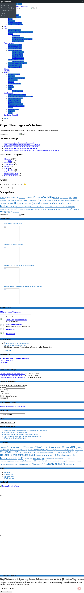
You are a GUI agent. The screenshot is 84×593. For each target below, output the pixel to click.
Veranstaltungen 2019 (11, 174)
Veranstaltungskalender (14, 324)
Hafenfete (76, 200)
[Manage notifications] (79, 588)
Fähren (10, 85)
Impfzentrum (64, 203)
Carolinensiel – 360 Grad (16, 106)
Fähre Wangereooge (53, 200)
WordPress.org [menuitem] (5, 5)
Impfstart (46, 203)
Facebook (7, 71)
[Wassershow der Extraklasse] (11, 233)
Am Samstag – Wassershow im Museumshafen (19, 265)
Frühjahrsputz (33, 200)
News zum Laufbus (14, 100)
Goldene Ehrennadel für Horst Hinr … (12, 374)
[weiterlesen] (8, 350)
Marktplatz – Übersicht (15, 104)
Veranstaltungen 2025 (15, 45)
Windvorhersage (17, 91)
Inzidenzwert (8, 206)
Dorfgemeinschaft (18, 37)
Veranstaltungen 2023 (15, 48)
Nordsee (26, 206)
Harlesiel (10, 203)
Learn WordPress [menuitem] (6, 10)
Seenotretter (70, 207)
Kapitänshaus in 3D (14, 83)
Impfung (53, 203)
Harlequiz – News (14, 74)
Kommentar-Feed (9, 476)
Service (6, 72)
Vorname (3, 387)
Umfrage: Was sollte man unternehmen (20, 32)
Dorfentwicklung (13, 109)
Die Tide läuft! (22, 432)
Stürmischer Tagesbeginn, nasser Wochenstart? (19, 143)
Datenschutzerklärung (15, 23)
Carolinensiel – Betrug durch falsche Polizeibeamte (20, 148)
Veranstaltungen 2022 (15, 50)
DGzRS (10, 170)
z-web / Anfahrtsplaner (15, 24)
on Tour (10, 107)
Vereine (10, 34)
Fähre (38, 200)
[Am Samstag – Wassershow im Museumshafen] (11, 275)
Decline (3, 592)
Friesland (25, 200)
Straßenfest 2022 (17, 56)
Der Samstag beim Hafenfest (13, 244)
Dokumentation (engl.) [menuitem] (8, 8)
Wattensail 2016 (64, 209)
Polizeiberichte (9, 172)
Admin (6, 434)
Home (6, 118)
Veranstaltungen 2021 (15, 65)
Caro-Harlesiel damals (15, 98)
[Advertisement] (42, 516)
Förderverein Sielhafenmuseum (22, 39)
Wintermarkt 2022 (18, 52)
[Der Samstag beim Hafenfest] (11, 254)
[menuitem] (2, 1)
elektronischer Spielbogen (16, 78)
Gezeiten (11, 87)
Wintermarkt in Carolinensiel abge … (12, 375)
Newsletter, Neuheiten (9, 396)
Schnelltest (47, 207)
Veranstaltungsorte (18, 61)
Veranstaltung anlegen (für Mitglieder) (12, 406)
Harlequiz (11, 76)
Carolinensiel (8, 93)
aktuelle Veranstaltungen (16, 59)
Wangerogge (31, 209)
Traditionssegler (23, 209)
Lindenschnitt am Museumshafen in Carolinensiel (31, 431)
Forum (10, 19)
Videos (6, 69)
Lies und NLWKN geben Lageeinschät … (13, 377)
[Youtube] (17, 4)
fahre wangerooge (37, 450)
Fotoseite (11, 82)
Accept (9, 592)
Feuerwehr (19, 200)
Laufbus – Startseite (14, 102)
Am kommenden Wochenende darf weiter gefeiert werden (23, 286)
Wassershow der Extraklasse (13, 224)
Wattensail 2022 (17, 54)
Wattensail (56, 209)
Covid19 (47, 197)
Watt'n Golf (50, 209)
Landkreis (19, 207)
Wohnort (3, 394)
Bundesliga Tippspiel (11, 115)
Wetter (10, 89)
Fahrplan (13, 200)
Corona (37, 197)
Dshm (70, 198)
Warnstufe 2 (44, 209)
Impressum (11, 21)
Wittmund (6, 211)
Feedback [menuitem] (4, 16)
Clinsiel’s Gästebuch (14, 30)
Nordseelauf (33, 207)
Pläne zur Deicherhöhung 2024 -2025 (20, 96)
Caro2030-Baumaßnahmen (17, 95)
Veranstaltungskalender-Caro (17, 63)
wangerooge (37, 209)
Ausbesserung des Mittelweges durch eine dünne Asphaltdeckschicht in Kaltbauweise (31, 150)
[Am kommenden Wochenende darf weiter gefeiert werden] (11, 296)
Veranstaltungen (9, 43)
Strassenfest (14, 209)
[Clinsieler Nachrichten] (20, 6)
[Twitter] (19, 4)
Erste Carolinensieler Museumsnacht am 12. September (22, 145)
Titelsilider (7, 163)
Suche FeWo (4, 362)
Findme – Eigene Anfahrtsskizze (16, 320)
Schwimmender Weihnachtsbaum (58, 207)
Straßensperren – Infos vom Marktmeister (24, 434)
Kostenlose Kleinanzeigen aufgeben (15, 345)
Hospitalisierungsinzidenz (29, 203)
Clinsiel (29, 197)
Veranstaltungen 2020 (15, 67)
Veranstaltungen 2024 (15, 47)
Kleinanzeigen (13, 80)
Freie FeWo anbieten (6, 360)
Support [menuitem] (3, 13)
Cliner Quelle (22, 198)
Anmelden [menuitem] (7, 1)
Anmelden (7, 472)
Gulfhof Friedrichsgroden (67, 200)
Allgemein (7, 28)
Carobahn (2, 198)
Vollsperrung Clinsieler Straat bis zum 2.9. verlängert (21, 146)
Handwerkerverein (18, 41)
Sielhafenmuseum (5, 209)
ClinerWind (16, 35)
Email (2, 392)
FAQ (5, 26)
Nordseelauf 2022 (18, 58)
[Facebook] (21, 4)
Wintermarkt (74, 209)
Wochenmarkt (15, 212)
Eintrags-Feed (8, 474)
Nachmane (3, 389)
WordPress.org (9, 478)
